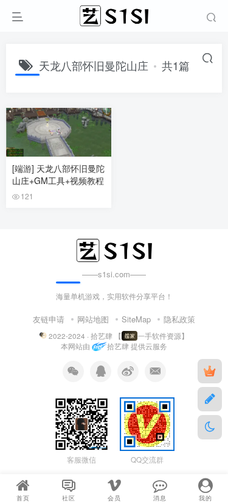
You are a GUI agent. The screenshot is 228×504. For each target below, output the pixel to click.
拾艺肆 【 (106, 336)
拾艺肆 (118, 346)
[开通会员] (210, 371)
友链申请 (48, 319)
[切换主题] (210, 427)
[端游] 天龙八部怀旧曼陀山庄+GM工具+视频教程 (58, 174)
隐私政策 (179, 319)
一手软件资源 (159, 336)
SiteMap (136, 319)
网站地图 (93, 319)
